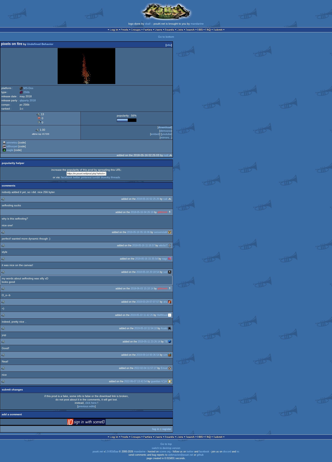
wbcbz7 (163, 245)
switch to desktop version (166, 448)
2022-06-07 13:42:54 (135, 381)
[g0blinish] (169, 212)
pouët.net (98, 451)
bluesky (105, 177)
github (200, 455)
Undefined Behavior (40, 44)
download (164, 127)
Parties (147, 29)
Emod (164, 368)
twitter (76, 177)
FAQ (208, 29)
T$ (165, 341)
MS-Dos (26, 88)
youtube (166, 134)
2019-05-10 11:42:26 (141, 315)
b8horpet (12, 146)
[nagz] (169, 258)
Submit (217, 29)
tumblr (96, 177)
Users (158, 29)
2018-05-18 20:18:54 (147, 272)
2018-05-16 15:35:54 (146, 258)
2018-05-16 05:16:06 (138, 232)
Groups (136, 29)
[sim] (169, 354)
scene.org (164, 451)
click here (91, 402)
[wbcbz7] (169, 245)
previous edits (86, 406)
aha (165, 301)
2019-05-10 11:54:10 (145, 328)
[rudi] (170, 155)
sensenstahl (160, 232)
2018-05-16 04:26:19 (142, 212)
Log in (114, 29)
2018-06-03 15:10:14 (142, 288)
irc (238, 451)
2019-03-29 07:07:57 (147, 301)
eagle (10, 150)
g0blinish (162, 212)
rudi (166, 155)
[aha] (169, 301)
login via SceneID (92, 422)
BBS (200, 29)
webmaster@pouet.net (180, 455)
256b (25, 92)
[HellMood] (169, 315)
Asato (164, 328)
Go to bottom (166, 36)
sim (165, 354)
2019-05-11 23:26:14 (149, 341)
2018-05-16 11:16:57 (143, 245)
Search (190, 29)
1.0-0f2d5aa (111, 451)
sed (165, 272)
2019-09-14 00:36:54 (147, 354)
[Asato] (169, 328)
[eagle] (4, 150)
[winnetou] (4, 142)
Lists (180, 29)
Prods (124, 29)
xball (147, 23)
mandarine (197, 23)
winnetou (12, 142)
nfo (169, 45)
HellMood (162, 315)
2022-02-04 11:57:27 (145, 368)
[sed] (169, 272)
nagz (164, 258)
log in (155, 429)
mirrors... (165, 137)
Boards (169, 29)
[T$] (169, 341)
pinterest (86, 177)
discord (227, 451)
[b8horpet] (4, 146)
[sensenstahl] (169, 232)
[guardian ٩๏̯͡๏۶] (169, 381)
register (166, 429)
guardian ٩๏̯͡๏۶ (159, 381)
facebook (66, 177)
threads (115, 177)
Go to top (166, 443)
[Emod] (169, 368)
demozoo (165, 130)
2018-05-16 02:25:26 (147, 198)
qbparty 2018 (28, 100)
